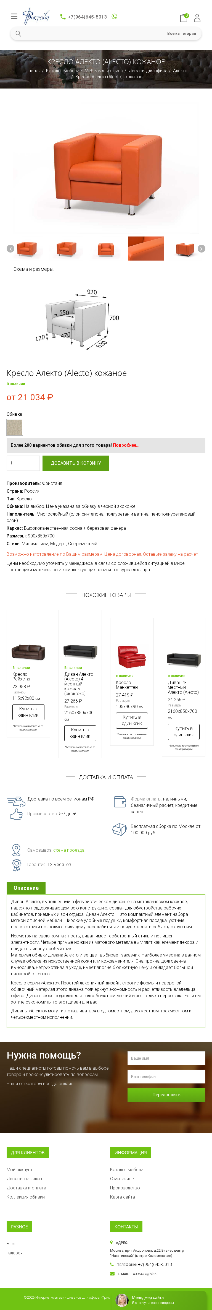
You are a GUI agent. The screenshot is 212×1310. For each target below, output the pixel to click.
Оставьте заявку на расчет (170, 554)
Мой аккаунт (20, 1169)
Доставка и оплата (26, 1188)
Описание (26, 888)
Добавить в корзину (76, 463)
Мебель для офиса (104, 70)
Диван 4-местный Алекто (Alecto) (183, 687)
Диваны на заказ (24, 1178)
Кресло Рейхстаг (21, 677)
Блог (11, 1243)
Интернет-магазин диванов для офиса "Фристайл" (77, 1297)
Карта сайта (122, 1197)
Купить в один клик (28, 712)
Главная (33, 70)
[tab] (27, 888)
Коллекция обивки (26, 1197)
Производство (125, 1188)
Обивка (14, 414)
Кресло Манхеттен (127, 685)
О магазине (122, 1178)
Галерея (15, 1253)
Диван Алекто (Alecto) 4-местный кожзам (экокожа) (78, 684)
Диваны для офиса (148, 70)
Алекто (180, 70)
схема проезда (68, 850)
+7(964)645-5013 (87, 17)
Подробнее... (126, 445)
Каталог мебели (62, 70)
